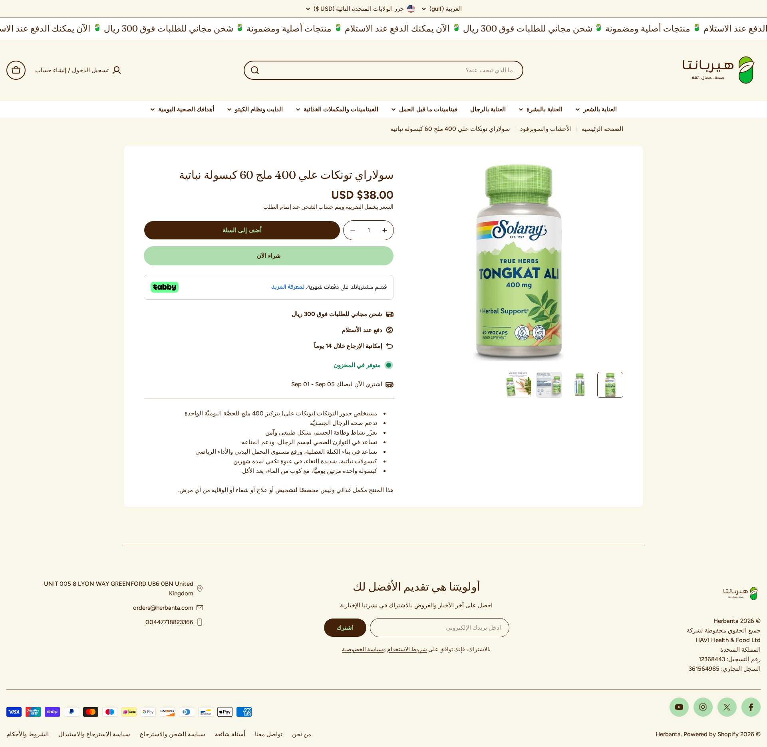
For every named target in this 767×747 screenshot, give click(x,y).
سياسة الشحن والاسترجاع (172, 734)
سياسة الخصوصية (362, 649)
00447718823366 (169, 622)
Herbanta (668, 734)
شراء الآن (269, 255)
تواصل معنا (268, 734)
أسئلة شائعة (230, 734)
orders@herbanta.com (163, 607)
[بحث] (255, 70)
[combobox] (383, 70)
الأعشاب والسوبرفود (546, 128)
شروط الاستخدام (407, 649)
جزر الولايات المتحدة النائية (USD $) (359, 8)
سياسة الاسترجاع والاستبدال (94, 734)
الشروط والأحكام (27, 734)
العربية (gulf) (445, 9)
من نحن (301, 734)
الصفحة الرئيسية (602, 128)
